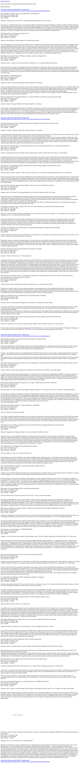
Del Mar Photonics (5, 1)
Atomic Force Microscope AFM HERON (11, 9)
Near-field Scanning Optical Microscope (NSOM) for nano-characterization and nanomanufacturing (25, 10)
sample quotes (25, 9)
